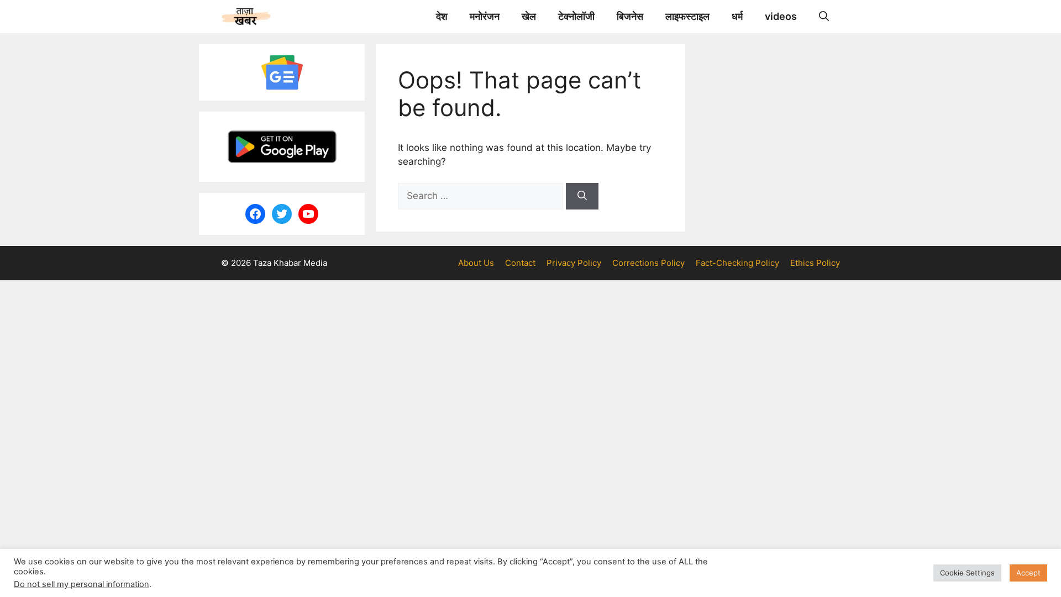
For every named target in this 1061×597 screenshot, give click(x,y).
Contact (520, 263)
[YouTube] (308, 214)
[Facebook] (255, 214)
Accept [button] (1028, 572)
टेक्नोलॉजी (576, 16)
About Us (476, 263)
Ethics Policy (815, 263)
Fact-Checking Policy (737, 263)
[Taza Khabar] (246, 16)
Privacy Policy (574, 263)
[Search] (582, 196)
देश (442, 16)
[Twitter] (282, 214)
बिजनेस (630, 16)
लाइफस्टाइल (687, 16)
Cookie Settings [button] (967, 572)
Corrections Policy (648, 263)
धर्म (737, 16)
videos (781, 16)
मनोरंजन (485, 16)
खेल (529, 16)
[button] (824, 16)
